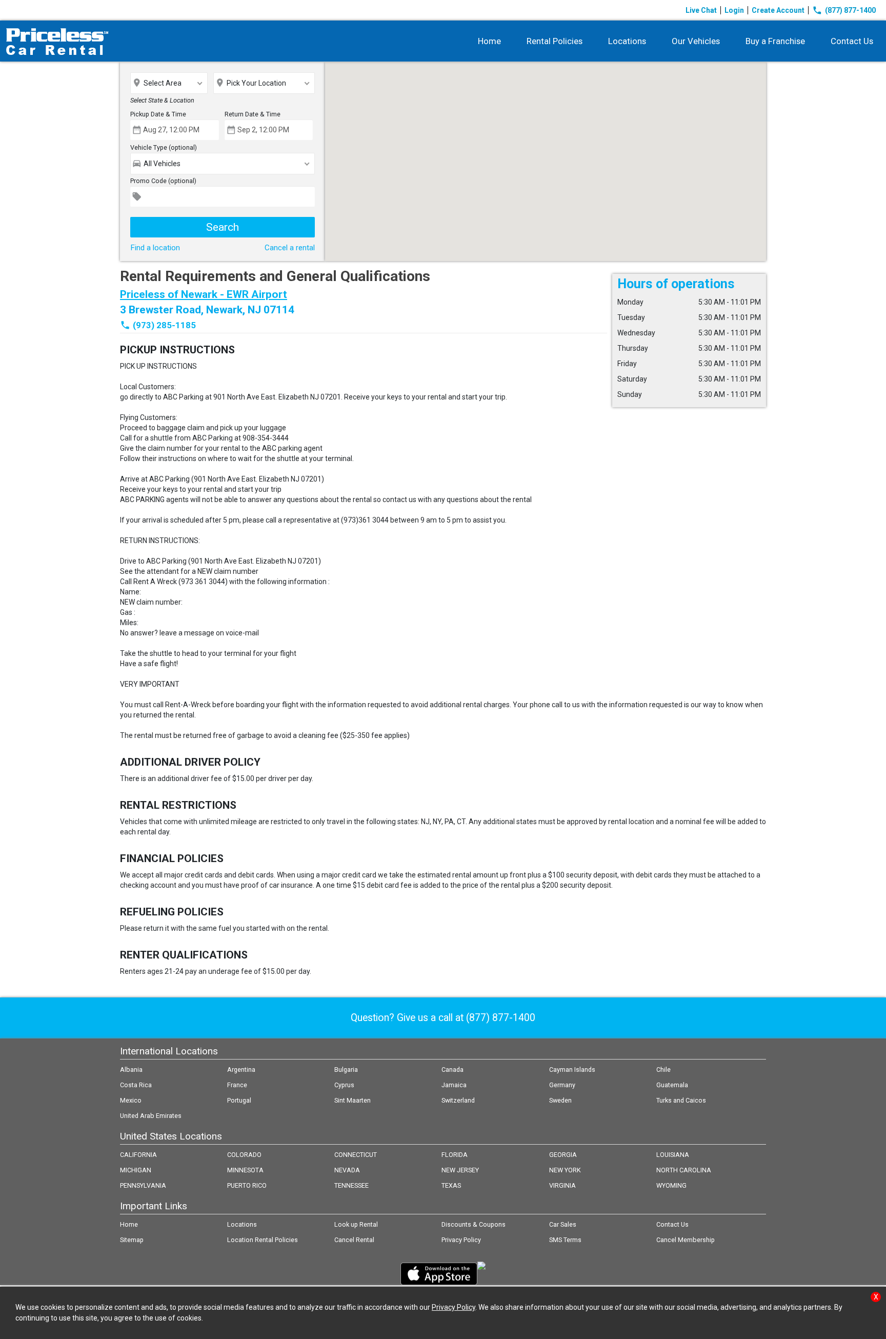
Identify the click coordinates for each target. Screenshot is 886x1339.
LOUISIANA (672, 1154)
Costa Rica (136, 1085)
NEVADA (347, 1170)
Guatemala (672, 1085)
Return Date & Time (252, 114)
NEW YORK (565, 1170)
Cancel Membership (685, 1240)
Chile (663, 1069)
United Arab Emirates (151, 1116)
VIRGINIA (562, 1185)
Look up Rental (356, 1224)
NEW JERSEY (460, 1170)
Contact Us (852, 41)
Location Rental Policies (262, 1240)
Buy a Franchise (775, 41)
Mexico (131, 1100)
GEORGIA (563, 1154)
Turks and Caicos (681, 1100)
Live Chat (701, 10)
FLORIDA (454, 1154)
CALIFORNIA (138, 1154)
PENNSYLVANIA (143, 1185)
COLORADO (244, 1154)
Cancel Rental (354, 1240)
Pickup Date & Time (158, 114)
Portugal (239, 1100)
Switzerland (458, 1100)
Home (489, 41)
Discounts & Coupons (473, 1224)
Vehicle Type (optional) (163, 147)
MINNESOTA (245, 1170)
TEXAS (451, 1185)
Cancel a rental (290, 247)
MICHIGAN (135, 1170)
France (237, 1085)
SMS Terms (565, 1240)
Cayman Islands (572, 1069)
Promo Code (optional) (163, 181)
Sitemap (132, 1240)
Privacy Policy (461, 1240)
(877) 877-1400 (844, 10)
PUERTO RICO (247, 1185)
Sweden (560, 1100)
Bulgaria (346, 1069)
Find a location (155, 247)
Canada (452, 1069)
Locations (627, 41)
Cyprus (344, 1085)
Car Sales (562, 1224)
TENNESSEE (351, 1185)
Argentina (241, 1069)
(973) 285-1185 (164, 325)
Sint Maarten (352, 1100)
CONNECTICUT (355, 1154)
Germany (562, 1085)
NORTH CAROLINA (683, 1170)
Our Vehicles (696, 41)
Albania (131, 1069)
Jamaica (454, 1085)
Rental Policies (554, 41)
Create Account (778, 10)
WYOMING (671, 1185)
